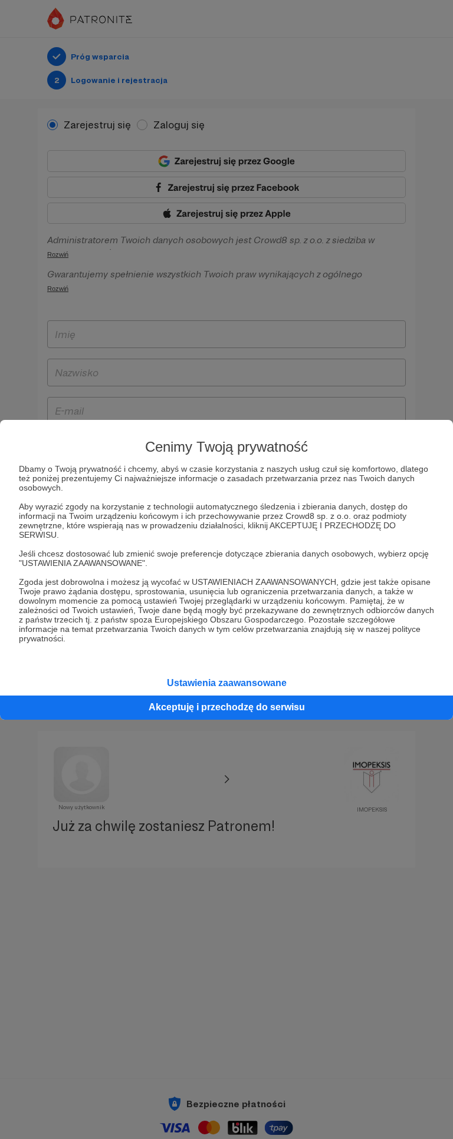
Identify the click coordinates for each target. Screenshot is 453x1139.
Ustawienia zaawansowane (227, 683)
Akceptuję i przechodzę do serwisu (227, 707)
